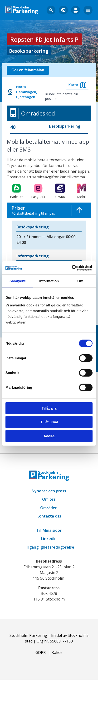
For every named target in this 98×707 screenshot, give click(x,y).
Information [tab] (49, 281)
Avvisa (49, 436)
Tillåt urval (49, 422)
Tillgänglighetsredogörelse (49, 547)
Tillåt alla (49, 408)
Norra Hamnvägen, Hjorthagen (26, 91)
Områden (49, 507)
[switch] (86, 358)
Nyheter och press (49, 491)
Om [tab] (80, 281)
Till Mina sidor (49, 530)
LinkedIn (49, 538)
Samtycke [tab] (18, 281)
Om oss (49, 499)
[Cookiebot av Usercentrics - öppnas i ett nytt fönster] (72, 268)
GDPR (40, 652)
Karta (73, 85)
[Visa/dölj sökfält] (51, 10)
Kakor (57, 652)
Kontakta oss (49, 516)
